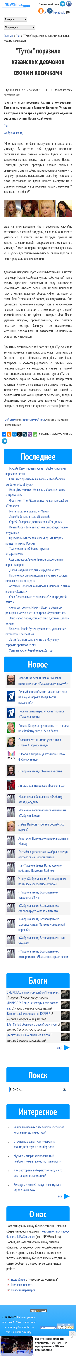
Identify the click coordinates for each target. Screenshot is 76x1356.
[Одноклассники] (9, 434)
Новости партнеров (23, 1290)
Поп (18, 35)
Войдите (10, 419)
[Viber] (30, 434)
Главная (8, 35)
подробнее (18, 1279)
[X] (19, 434)
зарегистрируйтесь (33, 419)
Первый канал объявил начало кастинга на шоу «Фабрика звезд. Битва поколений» (42, 697)
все (60, 1196)
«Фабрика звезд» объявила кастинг (40, 771)
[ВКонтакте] (4, 434)
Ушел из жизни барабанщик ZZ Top (31, 650)
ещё (59, 1047)
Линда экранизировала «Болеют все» (41, 785)
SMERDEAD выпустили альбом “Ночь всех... (33, 992)
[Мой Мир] (14, 434)
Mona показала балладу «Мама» (29, 511)
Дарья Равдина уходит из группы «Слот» (34, 570)
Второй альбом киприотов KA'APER (28, 1013)
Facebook (59, 12)
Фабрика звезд (13, 132)
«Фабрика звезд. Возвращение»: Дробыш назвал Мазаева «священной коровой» (41, 924)
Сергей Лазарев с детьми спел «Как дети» (35, 521)
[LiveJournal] (25, 434)
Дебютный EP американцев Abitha (28, 1035)
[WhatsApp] (35, 434)
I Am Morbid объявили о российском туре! (32, 1024)
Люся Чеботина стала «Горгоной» (29, 516)
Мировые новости (22, 1284)
